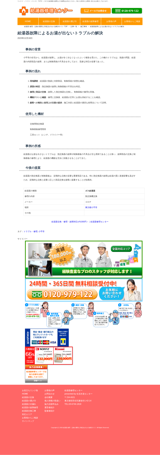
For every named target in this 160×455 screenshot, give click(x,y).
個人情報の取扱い (52, 401)
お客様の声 (111, 21)
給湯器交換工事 (29, 411)
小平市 (41, 231)
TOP (46, 26)
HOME (28, 21)
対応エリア (27, 414)
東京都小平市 (91, 207)
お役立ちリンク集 (30, 390)
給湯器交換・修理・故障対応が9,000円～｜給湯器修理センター (80, 222)
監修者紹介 (49, 411)
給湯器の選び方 (70, 21)
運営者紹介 (49, 407)
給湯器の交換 (49, 21)
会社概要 (48, 397)
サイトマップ (28, 421)
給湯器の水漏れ (29, 404)
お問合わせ (49, 394)
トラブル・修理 (31, 231)
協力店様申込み (51, 404)
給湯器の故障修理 (90, 21)
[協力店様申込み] (83, 374)
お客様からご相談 (132, 21)
